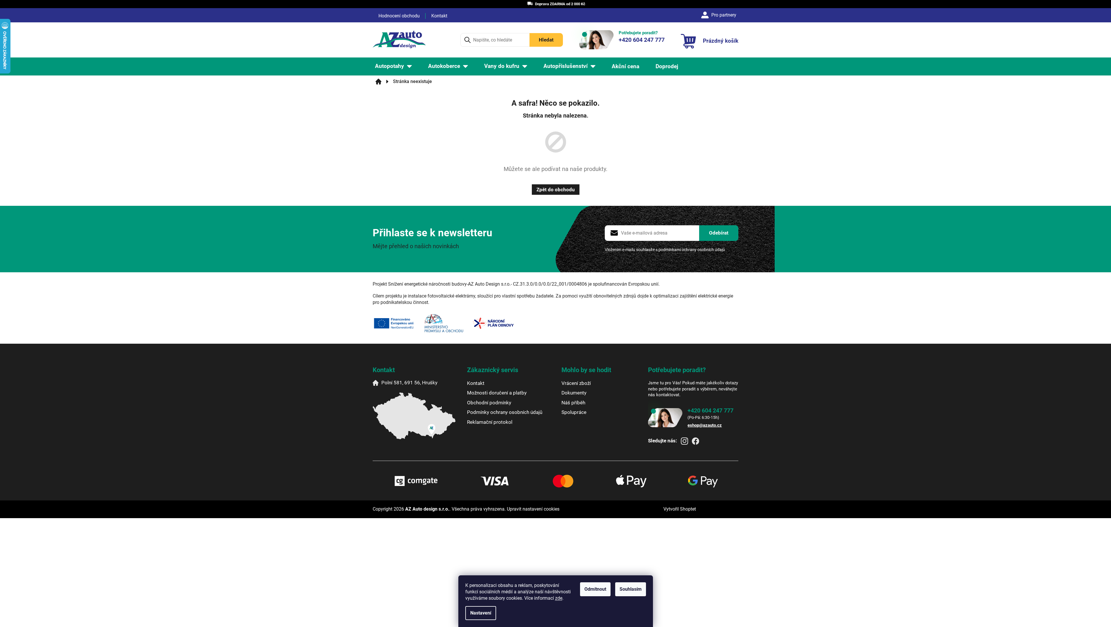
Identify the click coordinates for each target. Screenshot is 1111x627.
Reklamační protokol (489, 422)
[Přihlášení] (719, 15)
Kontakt (439, 16)
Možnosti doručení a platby (497, 393)
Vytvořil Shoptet (679, 509)
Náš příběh (573, 403)
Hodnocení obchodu (399, 16)
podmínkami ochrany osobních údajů (691, 249)
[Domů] (378, 81)
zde (558, 598)
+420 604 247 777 (710, 410)
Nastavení (480, 613)
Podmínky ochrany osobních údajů (504, 412)
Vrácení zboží (576, 383)
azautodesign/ (684, 441)
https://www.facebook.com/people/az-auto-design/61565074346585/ (695, 441)
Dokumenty (573, 393)
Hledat (546, 40)
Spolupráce (573, 412)
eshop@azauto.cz (705, 425)
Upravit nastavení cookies (533, 509)
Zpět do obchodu (555, 189)
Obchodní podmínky (489, 403)
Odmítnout (595, 589)
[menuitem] (393, 66)
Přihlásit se (718, 233)
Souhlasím (631, 589)
